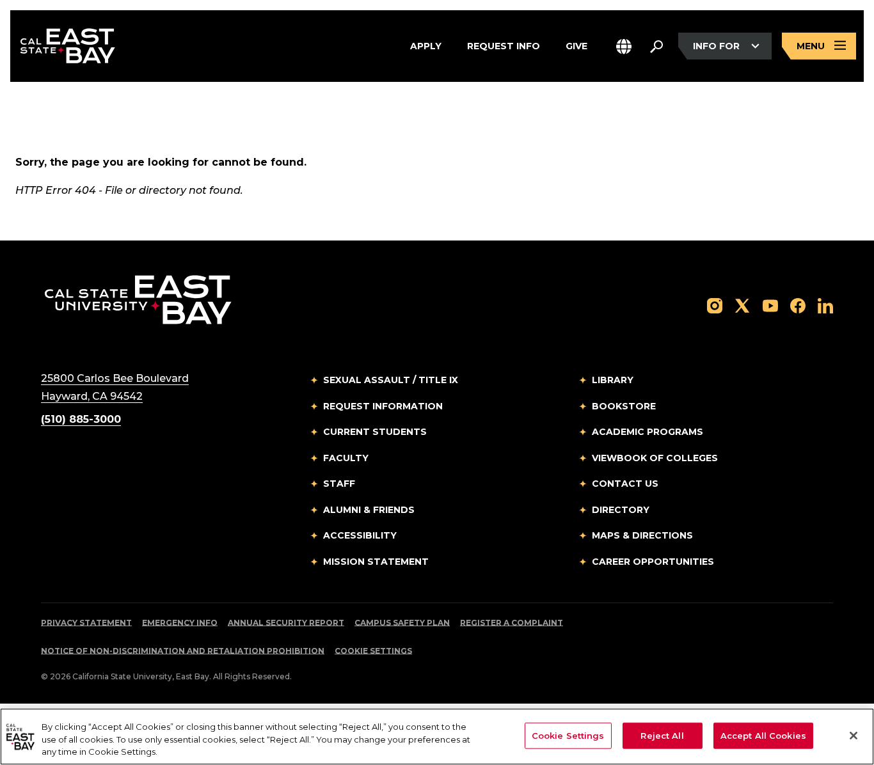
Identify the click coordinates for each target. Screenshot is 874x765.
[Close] (853, 736)
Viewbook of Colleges (655, 458)
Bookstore (624, 406)
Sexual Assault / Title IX (390, 380)
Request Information (383, 406)
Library (612, 380)
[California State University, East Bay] (138, 299)
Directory (620, 510)
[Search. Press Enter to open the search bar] (656, 46)
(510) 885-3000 (81, 419)
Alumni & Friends (369, 510)
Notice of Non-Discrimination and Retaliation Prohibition (182, 651)
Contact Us (625, 483)
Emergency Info (180, 622)
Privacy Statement (86, 622)
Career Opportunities (653, 561)
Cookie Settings (373, 651)
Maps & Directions (642, 535)
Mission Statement (376, 561)
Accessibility (360, 535)
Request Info (503, 45)
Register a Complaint (511, 622)
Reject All (661, 735)
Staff (339, 483)
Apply (425, 45)
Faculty (346, 458)
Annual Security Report (286, 622)
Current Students (375, 432)
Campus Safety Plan (402, 622)
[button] (624, 46)
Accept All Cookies (763, 735)
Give (576, 45)
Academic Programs (647, 432)
